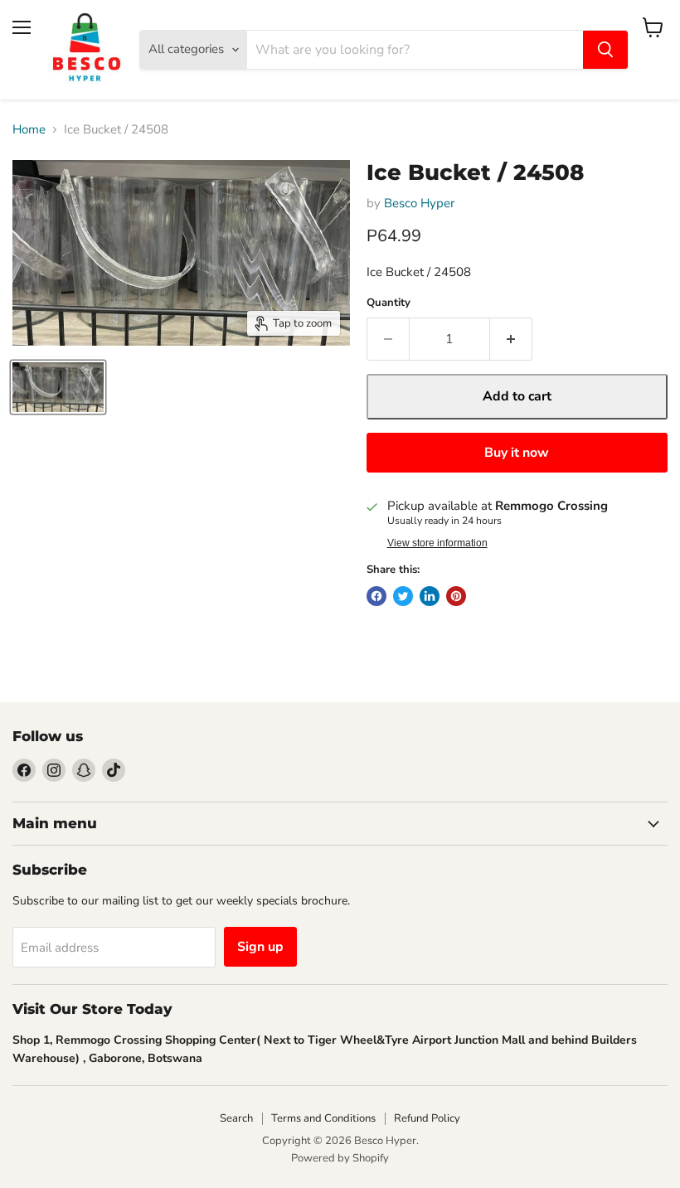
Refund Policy (427, 1118)
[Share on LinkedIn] (430, 596)
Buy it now (516, 453)
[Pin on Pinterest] (456, 596)
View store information (437, 543)
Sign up (260, 947)
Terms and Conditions (323, 1118)
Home (29, 130)
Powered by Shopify (340, 1158)
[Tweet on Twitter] (403, 596)
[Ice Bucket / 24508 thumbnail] (58, 387)
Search (236, 1118)
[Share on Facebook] (376, 596)
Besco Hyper (419, 203)
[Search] (605, 50)
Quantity (388, 303)
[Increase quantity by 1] (511, 339)
